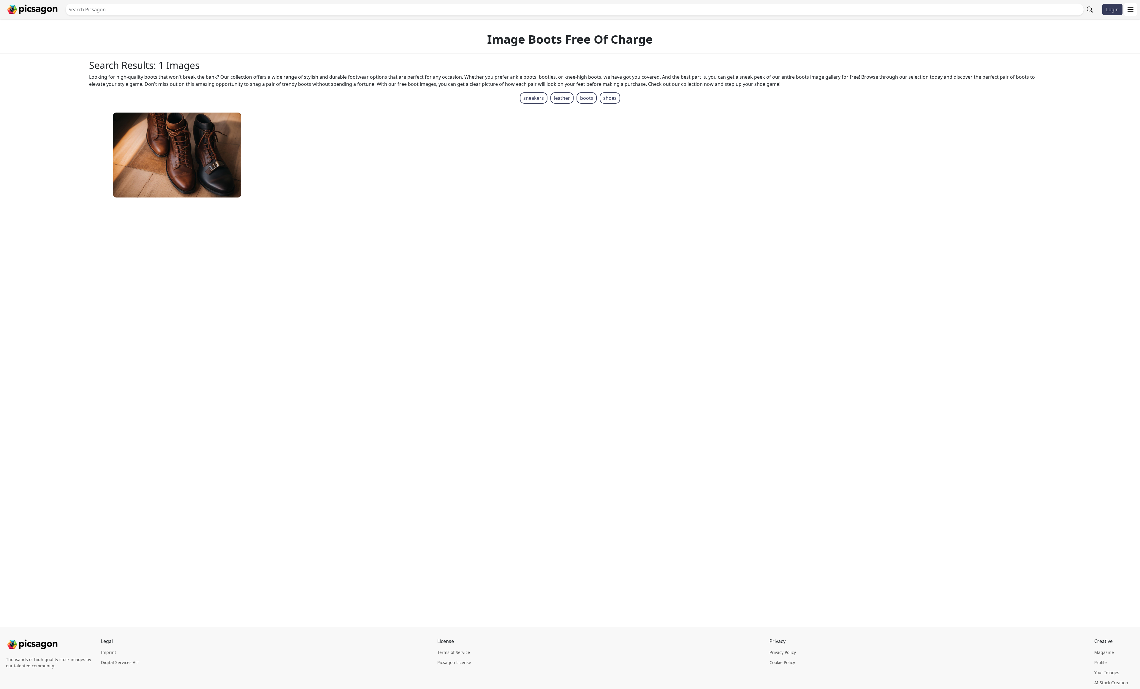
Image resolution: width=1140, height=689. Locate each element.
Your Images (1106, 672)
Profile (1100, 662)
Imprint (108, 652)
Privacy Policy (783, 652)
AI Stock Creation (1111, 682)
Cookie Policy (782, 662)
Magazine (1104, 652)
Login (1112, 9)
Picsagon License (454, 662)
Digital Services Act (120, 662)
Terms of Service (453, 652)
